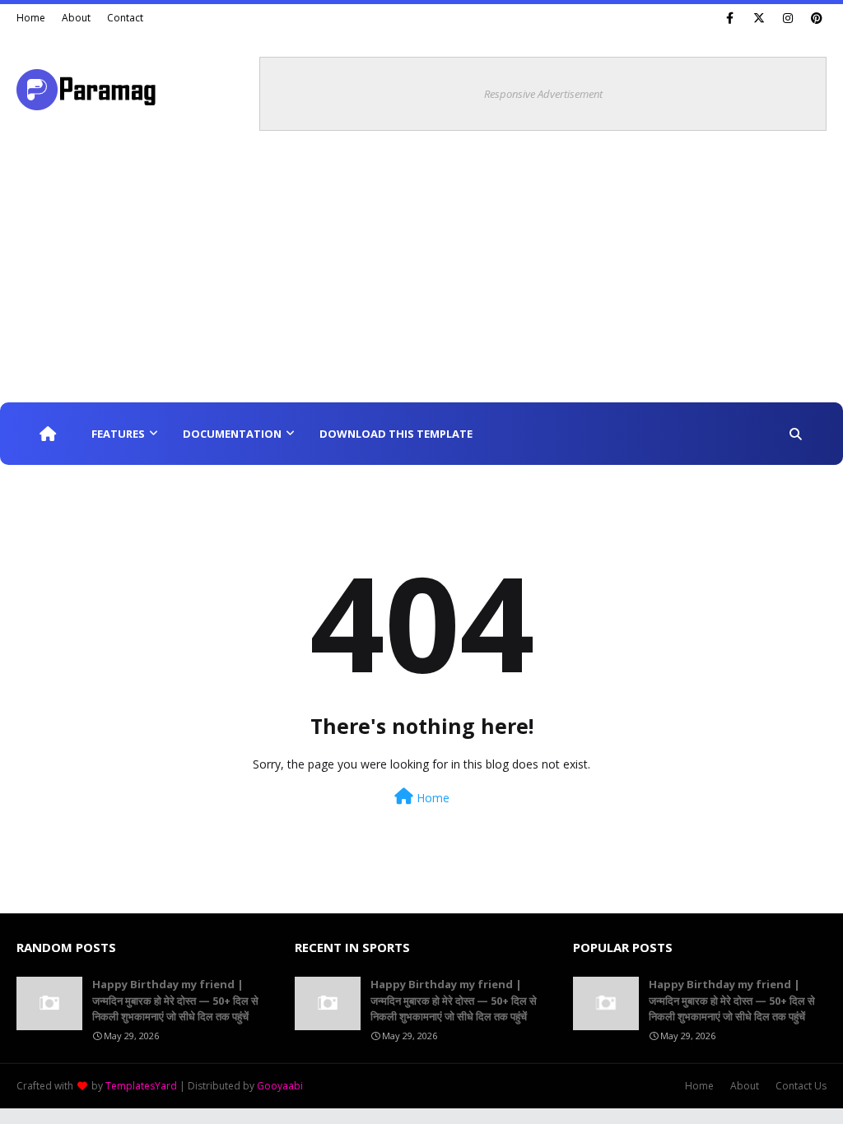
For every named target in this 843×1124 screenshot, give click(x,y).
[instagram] (787, 18)
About (76, 18)
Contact (125, 18)
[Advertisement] (421, 279)
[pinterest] (816, 18)
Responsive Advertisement (543, 93)
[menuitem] (47, 433)
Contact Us (801, 1086)
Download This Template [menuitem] (396, 433)
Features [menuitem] (118, 433)
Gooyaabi (280, 1086)
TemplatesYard (141, 1086)
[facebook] (730, 18)
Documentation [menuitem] (232, 433)
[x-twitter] (758, 18)
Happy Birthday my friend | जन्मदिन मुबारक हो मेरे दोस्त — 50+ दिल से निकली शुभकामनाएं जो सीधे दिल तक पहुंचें (175, 1000)
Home (30, 18)
